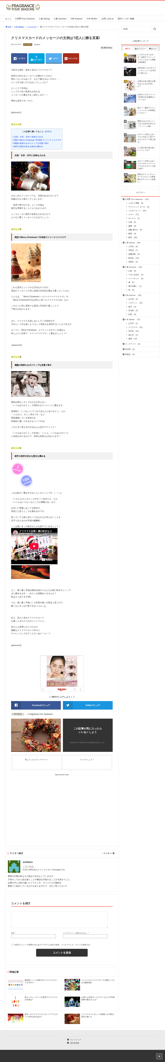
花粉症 (131, 262)
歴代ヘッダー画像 (126, 19)
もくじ (8, 19)
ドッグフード (130, 344)
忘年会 (131, 331)
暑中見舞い (132, 286)
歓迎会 (131, 258)
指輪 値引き (133, 230)
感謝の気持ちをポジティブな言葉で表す (31, 143)
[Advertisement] (62, 809)
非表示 (48, 132)
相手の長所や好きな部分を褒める (28, 146)
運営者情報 (74, 1043)
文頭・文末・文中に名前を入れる (28, 137)
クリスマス (32, 27)
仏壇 (130, 222)
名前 (12, 933)
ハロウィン (132, 303)
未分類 (128, 349)
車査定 (128, 354)
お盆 (130, 271)
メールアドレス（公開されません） (75, 933)
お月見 (131, 299)
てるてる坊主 (133, 275)
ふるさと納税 (133, 203)
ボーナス (132, 218)
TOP (9, 27)
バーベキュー (133, 278)
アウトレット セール (136, 207)
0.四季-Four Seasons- (25, 19)
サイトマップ (75, 1040)
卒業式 (131, 250)
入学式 (131, 246)
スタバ (131, 214)
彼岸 (130, 307)
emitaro (37, 44)
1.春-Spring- (44, 19)
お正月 (131, 323)
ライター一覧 (109, 853)
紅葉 (130, 314)
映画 (130, 234)
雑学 (130, 237)
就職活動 (132, 254)
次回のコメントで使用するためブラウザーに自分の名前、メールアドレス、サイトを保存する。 (53, 945)
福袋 (130, 339)
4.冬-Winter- (92, 19)
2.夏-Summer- (60, 19)
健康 (130, 226)
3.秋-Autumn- (77, 19)
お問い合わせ (107, 19)
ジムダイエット (134, 211)
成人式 (131, 335)
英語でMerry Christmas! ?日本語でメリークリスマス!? (37, 140)
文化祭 (131, 310)
